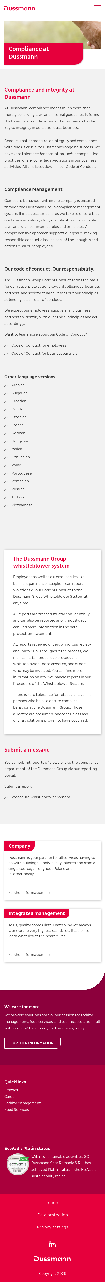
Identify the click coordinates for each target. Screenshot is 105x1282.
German (18, 433)
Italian (16, 449)
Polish (16, 465)
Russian (18, 489)
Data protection (52, 1215)
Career (10, 1096)
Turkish (17, 497)
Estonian (19, 417)
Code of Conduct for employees (38, 345)
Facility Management (22, 1103)
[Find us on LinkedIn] (52, 1244)
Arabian (18, 385)
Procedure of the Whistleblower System (48, 683)
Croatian (18, 401)
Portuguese (21, 473)
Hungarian (20, 441)
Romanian (20, 481)
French (17, 425)
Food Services (16, 1109)
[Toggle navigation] (96, 7)
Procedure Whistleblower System (40, 797)
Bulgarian (19, 393)
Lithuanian (20, 457)
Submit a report (18, 786)
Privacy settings (52, 1227)
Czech (16, 409)
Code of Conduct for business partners (44, 353)
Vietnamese (21, 505)
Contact (11, 1090)
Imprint (52, 1202)
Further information (31, 1043)
